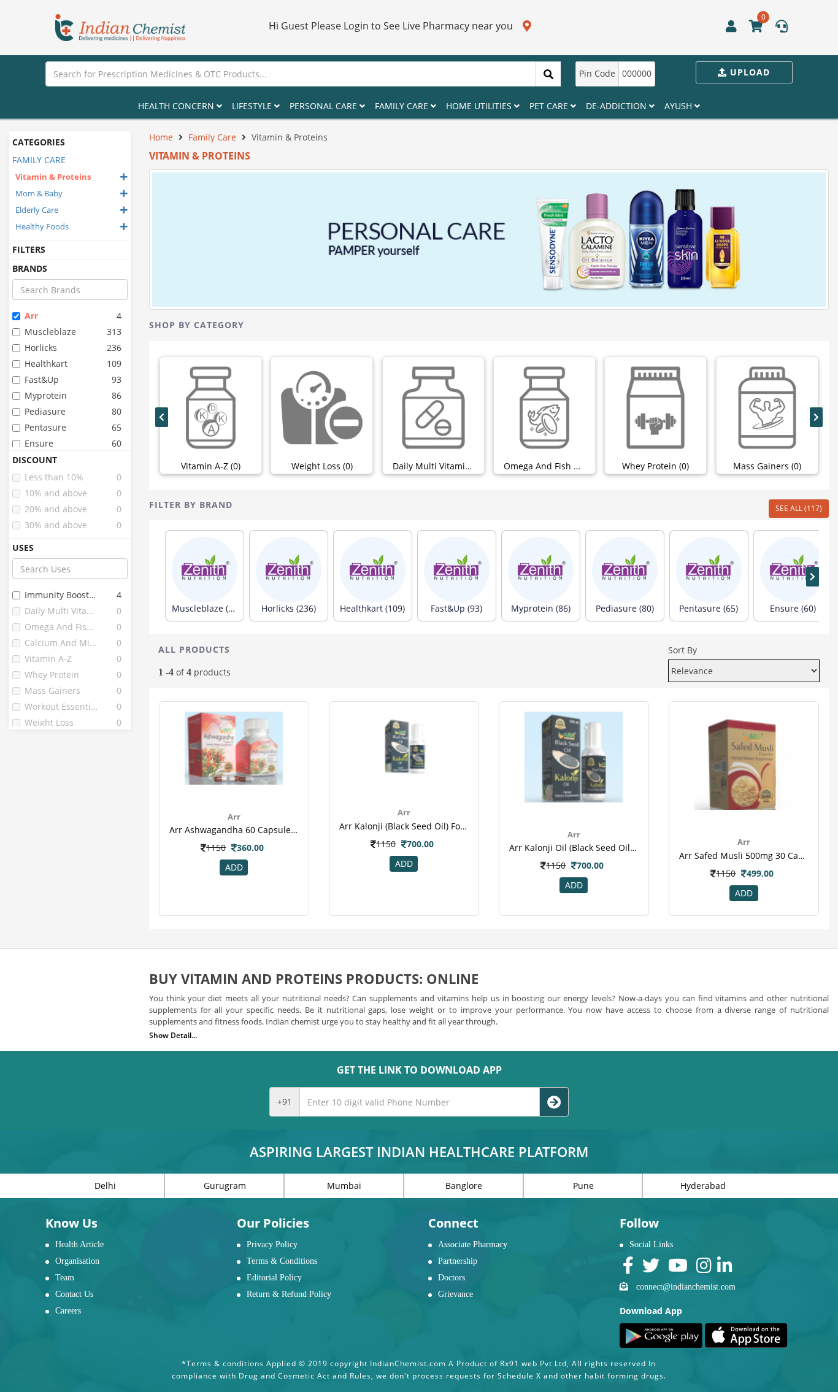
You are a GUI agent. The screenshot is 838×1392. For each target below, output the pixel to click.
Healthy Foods (42, 226)
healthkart (46, 363)
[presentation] (161, 417)
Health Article (79, 1244)
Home (161, 137)
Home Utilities (480, 106)
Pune (583, 1185)
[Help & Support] (782, 27)
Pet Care (550, 106)
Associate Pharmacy (472, 1244)
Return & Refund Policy (289, 1294)
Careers (68, 1310)
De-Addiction (617, 106)
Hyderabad (703, 1185)
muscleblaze (50, 331)
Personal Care (324, 106)
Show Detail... (173, 1035)
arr (31, 315)
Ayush (679, 106)
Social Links (651, 1244)
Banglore (463, 1185)
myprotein (46, 395)
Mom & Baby (39, 193)
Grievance (455, 1294)
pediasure (45, 411)
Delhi (105, 1185)
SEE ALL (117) (798, 508)
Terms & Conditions (282, 1261)
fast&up (42, 379)
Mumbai (344, 1185)
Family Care (403, 106)
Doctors (451, 1277)
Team (64, 1277)
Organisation (77, 1261)
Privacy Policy (272, 1244)
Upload (748, 72)
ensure (39, 443)
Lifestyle (253, 106)
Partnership (457, 1261)
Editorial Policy (274, 1277)
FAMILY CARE (39, 160)
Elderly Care (36, 209)
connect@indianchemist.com (686, 1286)
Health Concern (177, 106)
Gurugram (225, 1185)
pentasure (45, 427)
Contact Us (74, 1294)
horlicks (41, 347)
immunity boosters (62, 595)
